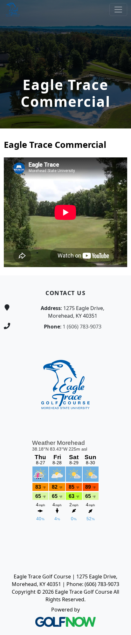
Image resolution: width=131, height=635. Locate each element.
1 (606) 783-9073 (82, 326)
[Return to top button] (118, 263)
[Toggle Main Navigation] (118, 9)
